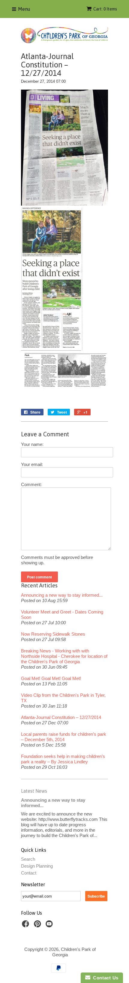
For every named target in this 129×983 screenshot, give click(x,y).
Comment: (31, 484)
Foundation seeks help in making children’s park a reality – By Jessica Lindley (63, 759)
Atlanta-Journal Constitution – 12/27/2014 (61, 717)
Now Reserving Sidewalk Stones (53, 634)
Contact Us (104, 977)
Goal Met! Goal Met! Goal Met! (51, 678)
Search (28, 859)
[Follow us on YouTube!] (50, 925)
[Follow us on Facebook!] (26, 925)
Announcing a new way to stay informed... (62, 595)
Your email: (32, 464)
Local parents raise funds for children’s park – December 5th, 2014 (63, 737)
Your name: (32, 444)
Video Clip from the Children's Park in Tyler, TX (63, 698)
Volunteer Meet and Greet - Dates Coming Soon (62, 614)
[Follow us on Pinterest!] (38, 925)
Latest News (34, 791)
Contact (28, 872)
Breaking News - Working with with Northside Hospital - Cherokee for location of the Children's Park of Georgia (64, 656)
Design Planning (37, 866)
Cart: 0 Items (105, 9)
